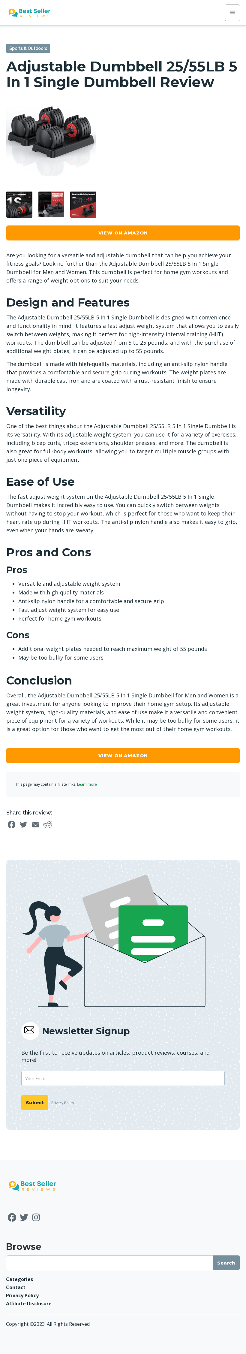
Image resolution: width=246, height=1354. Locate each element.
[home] (29, 13)
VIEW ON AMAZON (123, 233)
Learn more (87, 784)
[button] (232, 13)
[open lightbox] (51, 141)
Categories (19, 1279)
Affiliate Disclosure (29, 1304)
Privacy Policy (62, 1102)
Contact (16, 1287)
